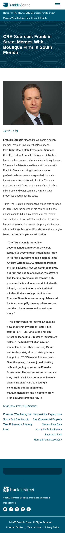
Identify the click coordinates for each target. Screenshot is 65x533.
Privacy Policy (52, 527)
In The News (17, 13)
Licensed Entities (15, 527)
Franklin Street (24, 522)
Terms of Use (34, 527)
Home (6, 13)
